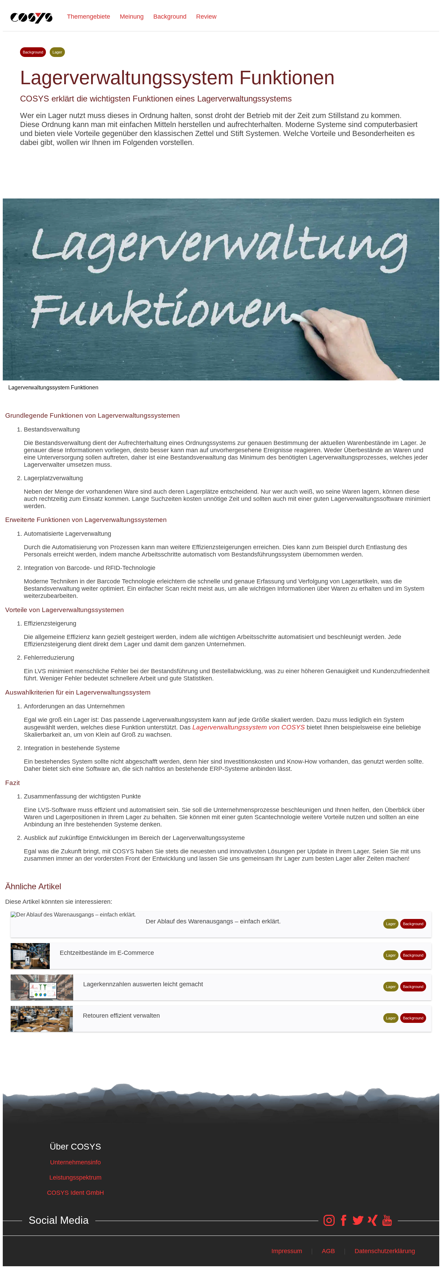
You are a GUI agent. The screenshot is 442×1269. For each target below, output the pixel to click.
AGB (328, 1251)
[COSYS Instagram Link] (329, 1223)
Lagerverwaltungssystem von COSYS (248, 727)
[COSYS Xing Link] (372, 1223)
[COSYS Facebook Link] (343, 1223)
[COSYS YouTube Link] (387, 1223)
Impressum (286, 1251)
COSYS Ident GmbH (75, 1192)
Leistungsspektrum (75, 1177)
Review (206, 16)
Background (169, 16)
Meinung (132, 16)
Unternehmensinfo (75, 1162)
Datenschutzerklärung (385, 1251)
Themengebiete (88, 16)
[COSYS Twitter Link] (358, 1223)
